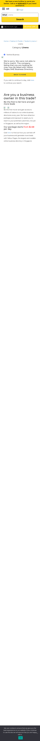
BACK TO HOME (20, 75)
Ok (20, 738)
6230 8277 (22, 3)
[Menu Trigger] (6, 9)
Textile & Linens (30, 41)
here (32, 80)
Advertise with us (30, 27)
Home (6, 41)
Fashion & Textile (16, 41)
